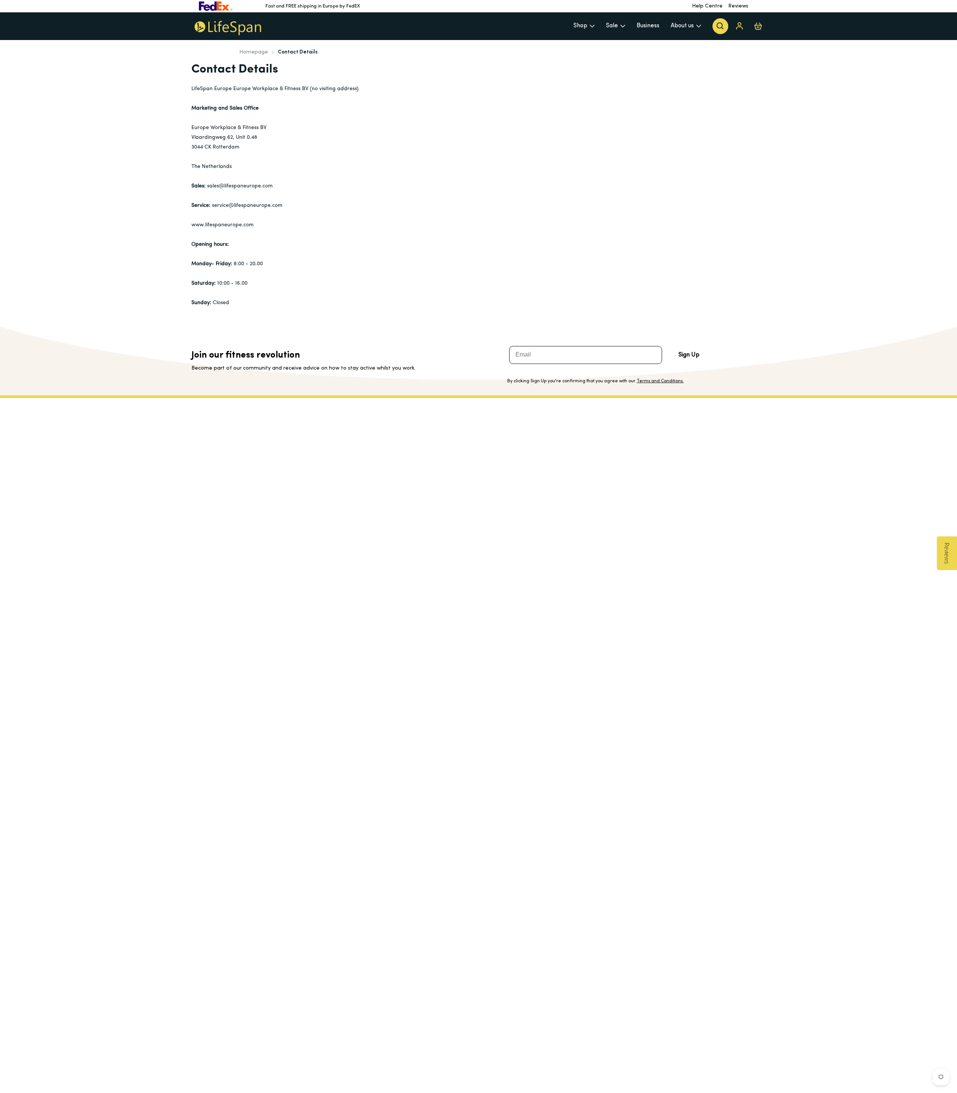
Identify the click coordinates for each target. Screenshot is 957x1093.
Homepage (253, 52)
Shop (580, 26)
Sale (612, 26)
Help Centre (707, 6)
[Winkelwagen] (758, 26)
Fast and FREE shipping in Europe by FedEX (312, 6)
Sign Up (688, 355)
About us (682, 26)
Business (648, 26)
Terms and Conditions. (660, 381)
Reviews (738, 6)
